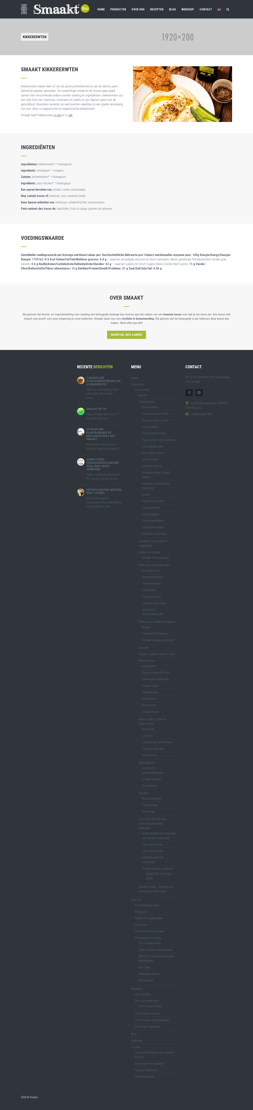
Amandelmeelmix (153, 577)
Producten (118, 9)
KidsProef (141, 925)
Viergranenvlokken (153, 520)
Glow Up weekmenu (147, 1000)
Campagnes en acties (148, 938)
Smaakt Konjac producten (158, 640)
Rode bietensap (151, 798)
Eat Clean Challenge (147, 1026)
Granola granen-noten (155, 413)
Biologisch (141, 911)
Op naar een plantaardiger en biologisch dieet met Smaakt (100, 434)
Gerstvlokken (150, 407)
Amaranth (148, 729)
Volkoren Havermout (154, 534)
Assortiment (142, 390)
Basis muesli (150, 459)
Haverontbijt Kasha (153, 433)
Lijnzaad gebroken (153, 748)
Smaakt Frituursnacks (155, 557)
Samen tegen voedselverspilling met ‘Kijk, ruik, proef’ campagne (102, 464)
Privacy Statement (146, 1070)
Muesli (146, 494)
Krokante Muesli (152, 466)
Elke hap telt (146, 980)
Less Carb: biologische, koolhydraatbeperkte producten (153, 823)
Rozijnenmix (149, 755)
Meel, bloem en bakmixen (154, 565)
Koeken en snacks (150, 552)
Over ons (138, 9)
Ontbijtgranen (147, 402)
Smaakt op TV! (96, 409)
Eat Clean (144, 967)
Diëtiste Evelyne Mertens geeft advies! (104, 491)
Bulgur (146, 627)
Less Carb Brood (152, 851)
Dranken (144, 793)
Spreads (144, 647)
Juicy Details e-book (147, 1013)
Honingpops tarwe (153, 453)
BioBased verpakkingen (149, 918)
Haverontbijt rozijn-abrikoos (159, 440)
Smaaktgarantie (144, 1076)
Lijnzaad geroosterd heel (157, 742)
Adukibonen (149, 666)
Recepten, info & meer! (126, 334)
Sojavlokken (149, 785)
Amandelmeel (150, 570)
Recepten (157, 9)
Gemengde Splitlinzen (155, 679)
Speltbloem (149, 590)
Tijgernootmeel (151, 596)
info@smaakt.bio (201, 414)
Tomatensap (149, 805)
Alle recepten (143, 994)
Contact (206, 9)
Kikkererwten (150, 692)
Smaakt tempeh (152, 779)
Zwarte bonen (150, 712)
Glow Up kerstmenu (150, 1006)
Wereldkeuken (147, 762)
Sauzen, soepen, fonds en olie (157, 654)
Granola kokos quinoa (155, 420)
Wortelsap (148, 811)
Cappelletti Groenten (154, 633)
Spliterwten (149, 705)
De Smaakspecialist (147, 905)
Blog (172, 9)
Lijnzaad (147, 735)
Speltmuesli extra (153, 501)
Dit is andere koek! (150, 943)
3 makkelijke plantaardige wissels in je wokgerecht (103, 381)
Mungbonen (149, 698)
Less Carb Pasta (152, 844)
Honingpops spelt (153, 446)
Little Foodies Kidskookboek (156, 950)
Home (101, 9)
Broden (143, 395)
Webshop (188, 9)
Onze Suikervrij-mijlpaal (149, 931)
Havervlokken (150, 427)
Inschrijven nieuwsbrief (149, 1063)
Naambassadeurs (149, 974)
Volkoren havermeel (154, 603)
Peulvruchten (146, 660)
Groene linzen (150, 686)
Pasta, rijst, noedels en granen (157, 621)
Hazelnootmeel (151, 583)
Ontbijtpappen (150, 514)
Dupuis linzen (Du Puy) (156, 672)
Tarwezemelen (151, 507)
